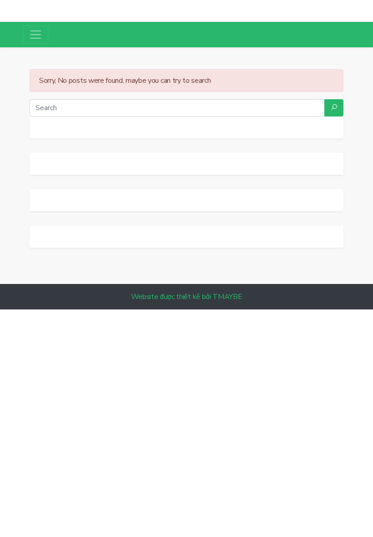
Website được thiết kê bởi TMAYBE (186, 297)
